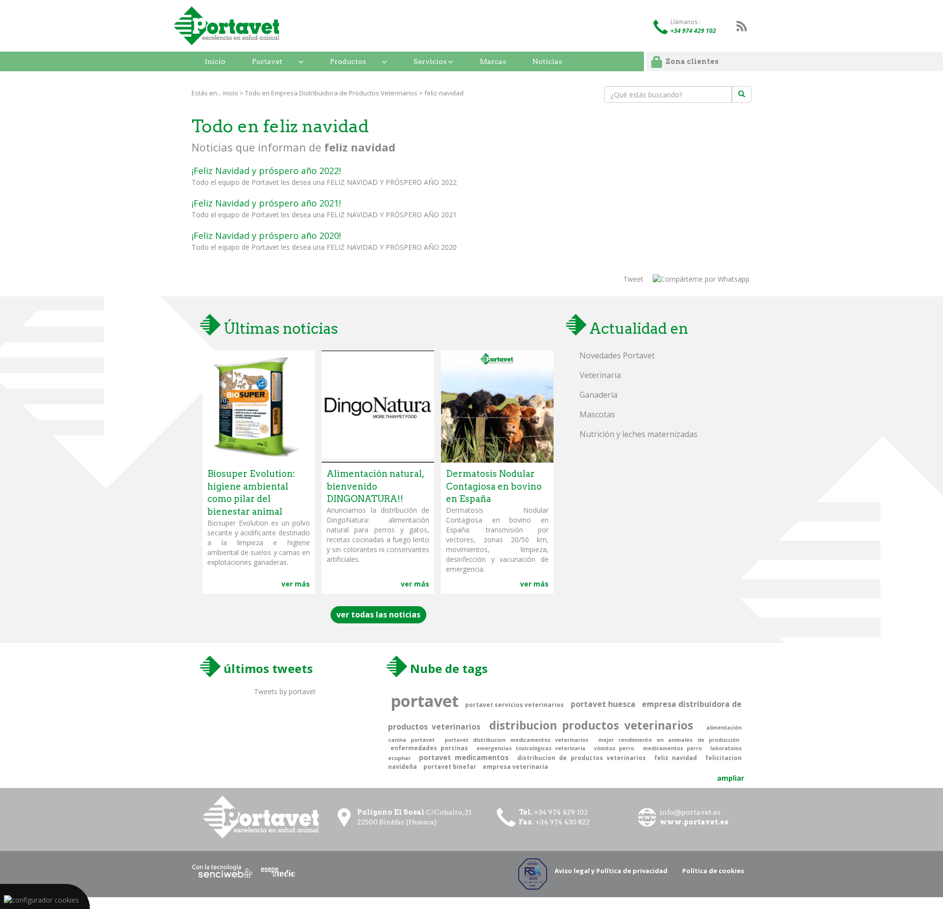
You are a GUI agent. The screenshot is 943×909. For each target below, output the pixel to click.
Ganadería (598, 394)
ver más (295, 583)
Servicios (431, 61)
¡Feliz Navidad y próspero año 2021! (266, 203)
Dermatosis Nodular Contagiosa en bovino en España (494, 486)
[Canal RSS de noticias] (741, 26)
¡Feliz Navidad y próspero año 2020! (266, 235)
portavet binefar (449, 766)
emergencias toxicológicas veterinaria (530, 748)
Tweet (633, 279)
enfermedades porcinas (429, 748)
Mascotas (597, 414)
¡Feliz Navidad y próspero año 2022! (266, 170)
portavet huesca (603, 704)
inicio (230, 92)
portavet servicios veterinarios (514, 705)
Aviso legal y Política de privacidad (611, 870)
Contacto (222, 81)
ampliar (730, 778)
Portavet (267, 61)
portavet (424, 700)
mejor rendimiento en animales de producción (668, 739)
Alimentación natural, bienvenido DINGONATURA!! (375, 486)
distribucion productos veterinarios (591, 725)
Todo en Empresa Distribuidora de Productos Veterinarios (331, 92)
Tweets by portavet (285, 691)
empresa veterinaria (515, 766)
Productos (348, 61)
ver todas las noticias (378, 614)
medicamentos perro (672, 748)
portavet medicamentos (464, 757)
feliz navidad (675, 758)
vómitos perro (614, 748)
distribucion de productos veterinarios (581, 758)
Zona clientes (692, 61)
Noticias (547, 61)
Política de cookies (713, 870)
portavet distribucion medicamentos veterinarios (516, 739)
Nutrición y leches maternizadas (638, 434)
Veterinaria (600, 375)
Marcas (493, 61)
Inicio (215, 61)
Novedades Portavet (617, 355)
